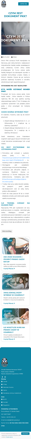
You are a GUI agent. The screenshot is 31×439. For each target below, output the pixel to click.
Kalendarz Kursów (8, 387)
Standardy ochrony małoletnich (12, 393)
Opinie (5, 390)
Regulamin (6, 405)
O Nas (5, 384)
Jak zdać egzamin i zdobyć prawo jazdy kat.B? (14, 259)
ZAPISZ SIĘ (23, 3)
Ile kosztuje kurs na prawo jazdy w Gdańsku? (14, 329)
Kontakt (5, 402)
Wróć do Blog (6, 231)
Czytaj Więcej (8, 268)
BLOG (5, 399)
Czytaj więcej (9, 437)
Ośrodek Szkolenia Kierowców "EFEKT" (11, 369)
